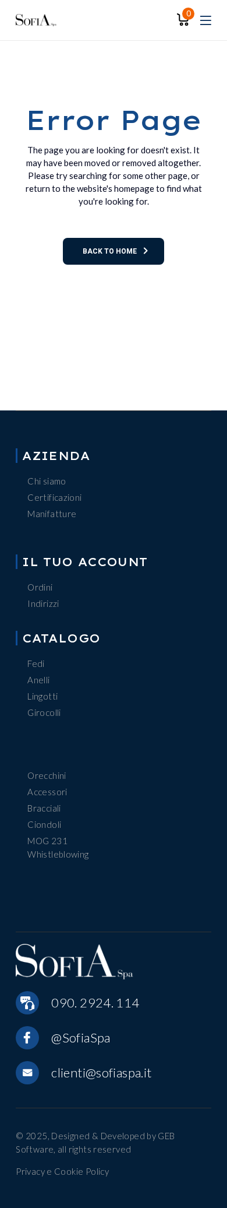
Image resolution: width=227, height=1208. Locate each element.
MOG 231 (47, 840)
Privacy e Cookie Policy (62, 1171)
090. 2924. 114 (95, 1002)
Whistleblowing (57, 854)
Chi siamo (46, 481)
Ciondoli (44, 824)
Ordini (39, 587)
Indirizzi (43, 603)
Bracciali (44, 808)
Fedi (36, 663)
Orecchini (46, 775)
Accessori (47, 791)
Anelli (38, 680)
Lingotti (42, 696)
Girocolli (44, 712)
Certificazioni (54, 497)
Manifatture (51, 513)
